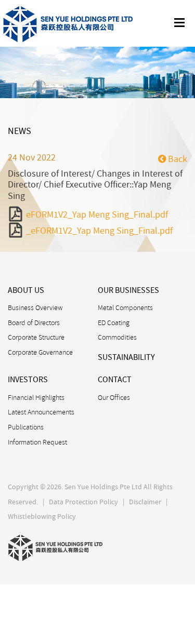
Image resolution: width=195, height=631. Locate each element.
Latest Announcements (41, 412)
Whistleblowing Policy (42, 516)
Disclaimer (145, 501)
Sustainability (126, 357)
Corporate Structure (36, 337)
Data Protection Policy (83, 501)
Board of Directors (34, 322)
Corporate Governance (40, 352)
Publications (26, 427)
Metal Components (125, 307)
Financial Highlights (36, 397)
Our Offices (114, 397)
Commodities (117, 337)
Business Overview (35, 307)
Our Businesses (128, 290)
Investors (28, 379)
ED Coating (113, 322)
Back (176, 159)
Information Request (37, 442)
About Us (26, 290)
